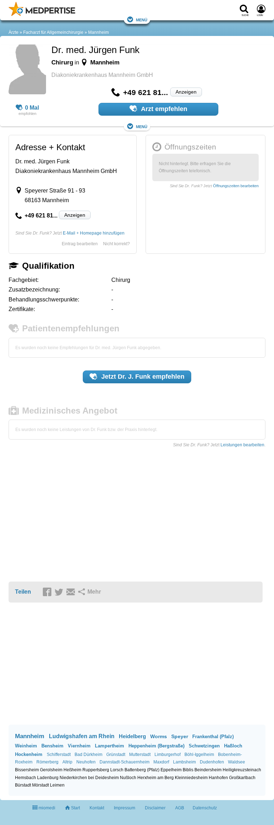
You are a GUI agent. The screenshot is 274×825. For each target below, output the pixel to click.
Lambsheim (184, 762)
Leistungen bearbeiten (242, 444)
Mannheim (98, 32)
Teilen (23, 592)
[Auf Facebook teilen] (48, 592)
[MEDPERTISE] (42, 14)
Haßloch (233, 745)
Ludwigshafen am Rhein (82, 736)
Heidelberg (132, 736)
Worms (158, 736)
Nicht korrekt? (116, 243)
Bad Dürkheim (88, 754)
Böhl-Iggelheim (199, 754)
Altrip (67, 762)
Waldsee (236, 762)
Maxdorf (161, 762)
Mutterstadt (140, 754)
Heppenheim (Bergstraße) (156, 745)
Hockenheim (28, 754)
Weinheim (26, 745)
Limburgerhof (167, 754)
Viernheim (79, 745)
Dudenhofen (212, 762)
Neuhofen (86, 762)
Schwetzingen (204, 745)
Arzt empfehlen (163, 108)
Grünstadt (115, 754)
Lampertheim (109, 745)
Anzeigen (186, 92)
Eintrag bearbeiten (80, 243)
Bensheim (52, 745)
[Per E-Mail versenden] (71, 592)
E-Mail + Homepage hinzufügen (94, 233)
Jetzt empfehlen (142, 376)
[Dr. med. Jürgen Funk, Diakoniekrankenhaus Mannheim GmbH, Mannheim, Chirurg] (27, 70)
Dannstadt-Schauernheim (124, 762)
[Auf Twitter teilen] (60, 592)
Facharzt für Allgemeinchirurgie (53, 32)
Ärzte (14, 32)
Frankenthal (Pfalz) (213, 736)
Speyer (179, 736)
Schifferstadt (59, 754)
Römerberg (47, 762)
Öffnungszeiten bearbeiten (236, 186)
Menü (141, 19)
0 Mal (32, 108)
